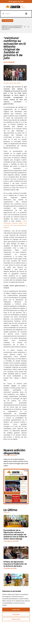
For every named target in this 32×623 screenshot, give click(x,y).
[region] (16, 605)
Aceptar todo (16, 609)
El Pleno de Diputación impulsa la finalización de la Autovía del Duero (15, 564)
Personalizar (16, 614)
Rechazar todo (16, 619)
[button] (26, 13)
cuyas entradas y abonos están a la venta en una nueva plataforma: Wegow (15, 224)
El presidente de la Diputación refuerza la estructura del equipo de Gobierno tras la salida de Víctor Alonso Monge (15, 534)
